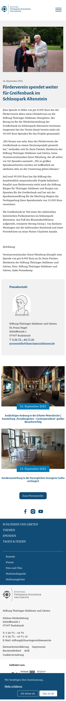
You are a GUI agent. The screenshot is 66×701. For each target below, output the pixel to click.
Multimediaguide (16, 573)
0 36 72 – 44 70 (15, 632)
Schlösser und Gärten (20, 524)
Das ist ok (48, 693)
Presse (10, 562)
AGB (26, 650)
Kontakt (10, 556)
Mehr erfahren (13, 686)
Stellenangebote (15, 579)
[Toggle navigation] (58, 9)
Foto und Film (14, 567)
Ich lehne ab (28, 693)
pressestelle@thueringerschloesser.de (32, 343)
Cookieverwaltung (13, 654)
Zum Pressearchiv (33, 495)
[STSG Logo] (22, 606)
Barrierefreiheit (12, 650)
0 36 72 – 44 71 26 (23, 339)
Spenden (9, 536)
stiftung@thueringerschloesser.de (31, 640)
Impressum (38, 646)
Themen (9, 530)
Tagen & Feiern (14, 541)
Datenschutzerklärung (16, 646)
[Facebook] (25, 511)
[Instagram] (33, 511)
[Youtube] (40, 511)
